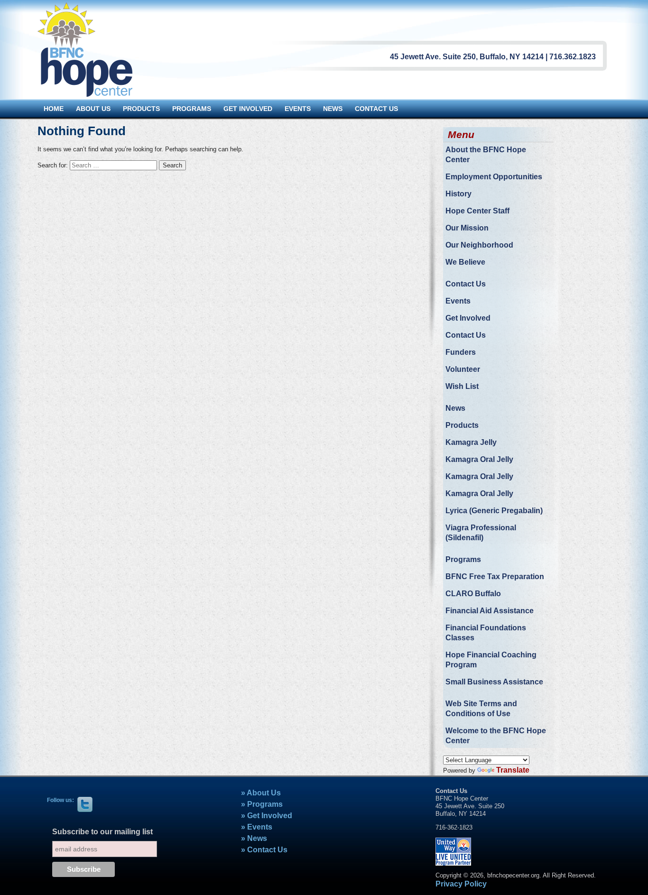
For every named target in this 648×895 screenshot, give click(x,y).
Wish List (462, 386)
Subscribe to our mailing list (102, 832)
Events (458, 301)
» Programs (262, 804)
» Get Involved (266, 816)
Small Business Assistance (494, 682)
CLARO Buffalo (473, 594)
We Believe (465, 262)
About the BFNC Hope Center (485, 155)
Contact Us (465, 284)
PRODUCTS (141, 108)
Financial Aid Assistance (489, 611)
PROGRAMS (191, 108)
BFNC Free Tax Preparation (494, 576)
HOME (54, 108)
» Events (256, 827)
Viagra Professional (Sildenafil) (480, 533)
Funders (460, 352)
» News (254, 838)
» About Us (261, 793)
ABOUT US (93, 108)
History (458, 194)
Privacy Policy (461, 884)
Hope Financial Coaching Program (491, 660)
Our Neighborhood (479, 245)
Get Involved (468, 318)
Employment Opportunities (493, 177)
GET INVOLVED (247, 108)
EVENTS (298, 108)
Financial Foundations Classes (485, 633)
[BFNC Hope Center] (84, 49)
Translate (512, 770)
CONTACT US (376, 108)
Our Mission (467, 228)
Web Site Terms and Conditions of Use (481, 709)
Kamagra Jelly (471, 442)
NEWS (333, 108)
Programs (463, 559)
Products (462, 425)
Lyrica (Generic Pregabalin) (494, 511)
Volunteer (462, 369)
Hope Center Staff (477, 211)
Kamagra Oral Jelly (479, 459)
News (455, 408)
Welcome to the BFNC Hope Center (495, 736)
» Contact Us (264, 850)
